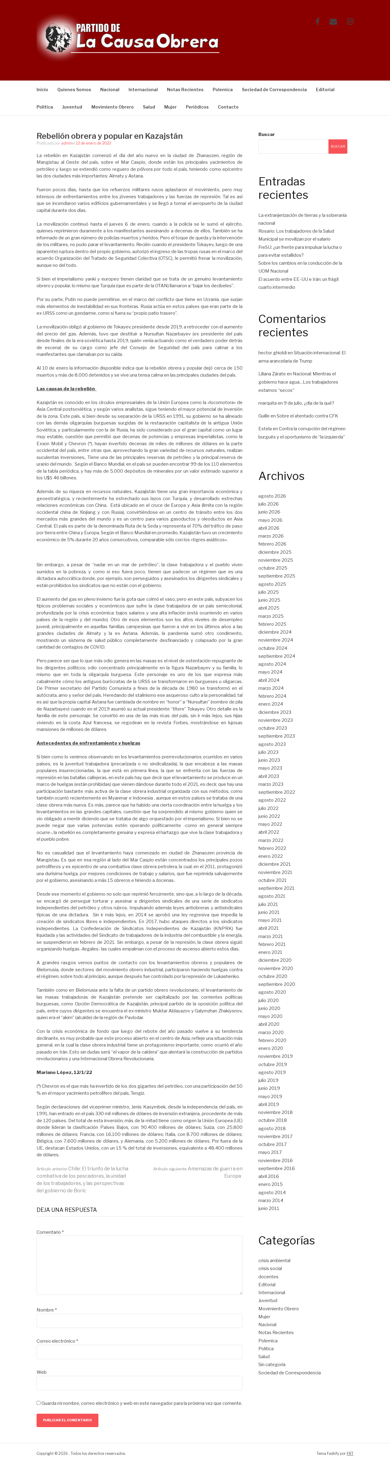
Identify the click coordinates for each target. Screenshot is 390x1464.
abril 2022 (268, 832)
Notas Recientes (185, 89)
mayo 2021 (270, 920)
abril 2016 (268, 1176)
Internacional (143, 89)
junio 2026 (269, 512)
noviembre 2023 (275, 720)
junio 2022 (269, 816)
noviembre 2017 (275, 1136)
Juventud (72, 106)
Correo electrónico (57, 1341)
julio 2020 (268, 1000)
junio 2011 (268, 1208)
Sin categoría (271, 1364)
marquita (267, 403)
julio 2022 (268, 808)
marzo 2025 (271, 616)
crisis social (270, 1268)
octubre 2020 (272, 976)
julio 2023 (268, 752)
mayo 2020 (270, 1016)
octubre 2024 (272, 648)
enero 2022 (270, 856)
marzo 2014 (270, 1200)
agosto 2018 (272, 1128)
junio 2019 (269, 1088)
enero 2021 (270, 952)
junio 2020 (269, 1008)
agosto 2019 (272, 1072)
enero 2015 (270, 1184)
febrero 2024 (272, 696)
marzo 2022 (270, 840)
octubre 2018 (272, 1120)
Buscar (266, 134)
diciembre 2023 (274, 712)
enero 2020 (270, 1048)
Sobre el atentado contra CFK (307, 416)
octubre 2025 (272, 568)
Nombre (47, 1310)
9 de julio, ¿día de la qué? (309, 403)
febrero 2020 (272, 1040)
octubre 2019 (272, 1064)
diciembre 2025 (275, 552)
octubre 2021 (272, 880)
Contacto (228, 106)
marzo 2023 (270, 784)
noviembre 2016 (275, 1160)
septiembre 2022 (276, 792)
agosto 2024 (272, 664)
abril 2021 (268, 928)
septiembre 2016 (276, 1168)
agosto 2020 (272, 992)
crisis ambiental (274, 1260)
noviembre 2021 (275, 872)
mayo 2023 (270, 768)
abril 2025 (268, 608)
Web (42, 1372)
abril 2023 (268, 776)
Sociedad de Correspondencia (274, 89)
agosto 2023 (272, 744)
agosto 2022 (272, 800)
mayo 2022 (270, 824)
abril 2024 (268, 680)
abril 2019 (268, 1104)
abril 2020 (268, 1024)
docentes (268, 1277)
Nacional (109, 89)
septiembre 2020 (276, 984)
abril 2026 (268, 528)
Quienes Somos (74, 89)
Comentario (50, 1232)
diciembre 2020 (275, 960)
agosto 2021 (271, 896)
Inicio (42, 89)
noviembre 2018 (275, 1112)
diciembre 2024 (275, 632)
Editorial (325, 89)
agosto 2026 (272, 496)
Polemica (223, 89)
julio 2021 (268, 904)
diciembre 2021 (274, 864)
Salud (149, 106)
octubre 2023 (272, 728)
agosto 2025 (272, 584)
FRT (350, 1453)
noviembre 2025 (275, 560)
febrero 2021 (272, 944)
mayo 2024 (270, 672)
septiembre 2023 (276, 736)
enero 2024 (270, 704)
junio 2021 (269, 912)
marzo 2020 (271, 1032)
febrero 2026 (272, 544)
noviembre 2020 (275, 968)
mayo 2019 (270, 1096)
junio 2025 (269, 600)
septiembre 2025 (276, 576)
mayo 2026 (270, 520)
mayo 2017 (270, 1152)
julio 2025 (268, 592)
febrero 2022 (272, 848)
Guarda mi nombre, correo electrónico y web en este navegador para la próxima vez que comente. (141, 1403)
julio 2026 (268, 504)
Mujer (170, 106)
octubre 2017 (272, 1144)
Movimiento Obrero (112, 106)
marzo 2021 (270, 936)
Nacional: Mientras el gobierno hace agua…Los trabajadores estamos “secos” (298, 382)
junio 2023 (269, 760)
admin (66, 143)
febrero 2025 (272, 624)
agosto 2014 (272, 1192)
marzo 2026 (271, 536)
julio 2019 (268, 1080)
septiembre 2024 (276, 656)
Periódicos (197, 106)
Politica (45, 106)
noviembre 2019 (275, 1056)
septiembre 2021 (276, 888)
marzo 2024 (271, 688)
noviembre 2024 (275, 640)
